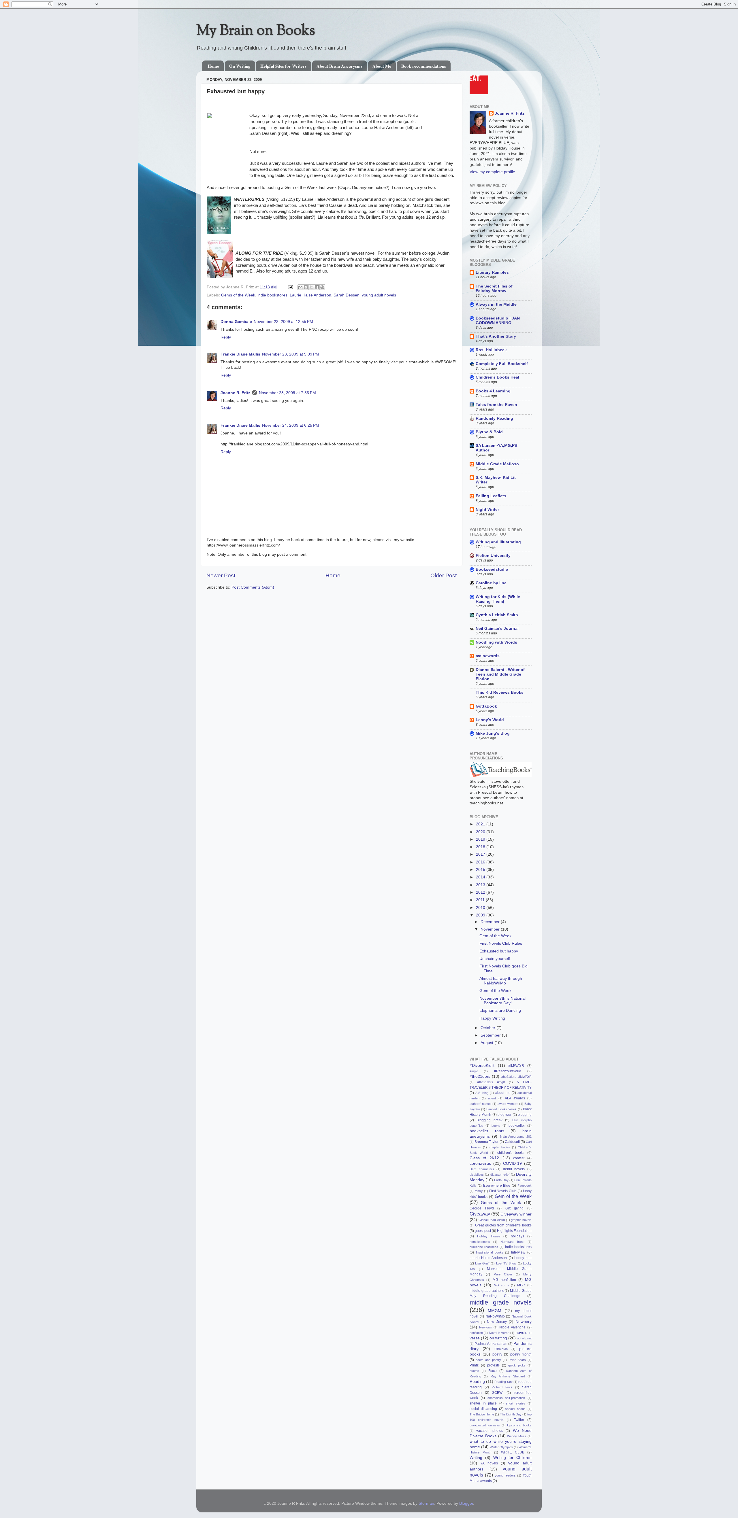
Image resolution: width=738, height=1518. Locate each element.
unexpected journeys (485, 1425)
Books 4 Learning (493, 391)
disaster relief (499, 1174)
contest (518, 1158)
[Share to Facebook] (317, 287)
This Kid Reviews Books (500, 692)
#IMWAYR (516, 1066)
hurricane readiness (484, 1247)
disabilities (477, 1174)
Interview (518, 1252)
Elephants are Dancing (500, 1010)
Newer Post (220, 575)
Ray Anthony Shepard (508, 1376)
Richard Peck (502, 1387)
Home (213, 66)
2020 (481, 832)
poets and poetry (488, 1360)
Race (492, 1371)
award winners (508, 1103)
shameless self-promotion (506, 1398)
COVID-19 (512, 1163)
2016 (481, 862)
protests (493, 1365)
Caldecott (512, 1142)
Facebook (524, 1185)
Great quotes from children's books (503, 1225)
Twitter (519, 1420)
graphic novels (521, 1220)
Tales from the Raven (496, 404)
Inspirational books (489, 1252)
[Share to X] (311, 287)
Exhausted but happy (498, 951)
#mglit (474, 1071)
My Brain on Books (255, 31)
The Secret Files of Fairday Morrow (494, 288)
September (491, 1035)
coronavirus (480, 1163)
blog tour (504, 1115)
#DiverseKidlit (482, 1065)
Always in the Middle (496, 304)
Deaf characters (482, 1169)
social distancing (483, 1409)
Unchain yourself (494, 958)
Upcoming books (519, 1425)
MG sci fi (501, 1285)
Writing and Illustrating (498, 542)
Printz (474, 1365)
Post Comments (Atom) (252, 587)
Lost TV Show (506, 1263)
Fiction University (493, 555)
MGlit (521, 1285)
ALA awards (515, 1098)
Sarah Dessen (346, 295)
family (479, 1191)
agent (492, 1098)
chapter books (499, 1147)
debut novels (514, 1169)
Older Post (443, 575)
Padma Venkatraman (491, 1344)
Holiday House (488, 1236)
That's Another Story (496, 336)
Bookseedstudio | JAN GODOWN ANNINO (498, 320)
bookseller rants (487, 1131)
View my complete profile (492, 172)
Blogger (466, 1503)
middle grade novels (501, 1302)
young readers (505, 1475)
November (491, 929)
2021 (481, 824)
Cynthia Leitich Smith (497, 615)
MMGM (494, 1311)
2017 (481, 854)
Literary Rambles (492, 272)
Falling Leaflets (491, 496)
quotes (474, 1371)
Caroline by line (491, 583)
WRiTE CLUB (512, 1452)
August (487, 1043)
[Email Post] (290, 287)
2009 (481, 915)
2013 (481, 885)
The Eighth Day (511, 1414)
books (496, 1125)
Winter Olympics (501, 1447)
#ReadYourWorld (507, 1071)
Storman (426, 1503)
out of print (524, 1338)
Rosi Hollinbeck (491, 350)
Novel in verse (499, 1332)
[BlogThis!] (306, 287)
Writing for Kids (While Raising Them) (498, 599)
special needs (515, 1409)
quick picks (517, 1365)
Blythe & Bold (489, 432)
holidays (517, 1236)
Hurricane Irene (512, 1241)
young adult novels (379, 295)
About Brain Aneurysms (339, 66)
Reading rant (503, 1381)
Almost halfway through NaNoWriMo (500, 980)
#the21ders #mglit (491, 1082)
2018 (481, 847)
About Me (381, 66)
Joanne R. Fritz (235, 393)
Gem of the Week (495, 936)
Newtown (485, 1327)
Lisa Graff (482, 1263)
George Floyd (482, 1208)
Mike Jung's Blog (493, 733)
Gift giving (514, 1208)
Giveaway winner (516, 1214)
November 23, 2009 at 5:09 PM (290, 354)
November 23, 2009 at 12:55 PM (283, 322)
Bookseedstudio (492, 569)
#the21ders (480, 1076)
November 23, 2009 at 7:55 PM (287, 393)
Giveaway (480, 1213)
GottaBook (486, 706)
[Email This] (300, 287)
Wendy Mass (516, 1436)
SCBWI (497, 1393)
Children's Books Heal (497, 377)
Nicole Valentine (512, 1327)
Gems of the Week (238, 295)
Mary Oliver (503, 1274)
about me (503, 1093)
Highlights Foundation (514, 1231)
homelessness (480, 1241)
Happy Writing (492, 1018)
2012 (481, 892)
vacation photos (489, 1431)
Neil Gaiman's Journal (497, 628)
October (488, 1028)
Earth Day (501, 1180)
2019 (481, 839)
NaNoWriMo (495, 1316)
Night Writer (487, 509)
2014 (481, 877)
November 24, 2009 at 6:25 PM (290, 425)
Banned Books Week (501, 1109)
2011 (481, 900)
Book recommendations (423, 66)
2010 (481, 907)
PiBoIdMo (501, 1349)
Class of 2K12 (484, 1158)
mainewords (488, 656)
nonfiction (476, 1332)
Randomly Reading (494, 418)
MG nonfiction (504, 1280)
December (491, 922)
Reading (477, 1381)
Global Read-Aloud (492, 1220)
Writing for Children (512, 1457)
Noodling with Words (496, 642)
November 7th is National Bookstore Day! (502, 1000)
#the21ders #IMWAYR (516, 1076)
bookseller (517, 1126)
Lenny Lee (523, 1258)
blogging (525, 1115)
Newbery (523, 1321)
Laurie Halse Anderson (310, 295)
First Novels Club (503, 1191)
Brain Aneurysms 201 (516, 1136)
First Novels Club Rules (500, 943)
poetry (497, 1354)
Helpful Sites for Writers (283, 66)
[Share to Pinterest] (322, 287)
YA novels (489, 1463)
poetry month (521, 1354)
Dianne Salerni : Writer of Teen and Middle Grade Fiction (500, 674)
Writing (476, 1457)
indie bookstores (272, 295)
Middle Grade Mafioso (497, 464)
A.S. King (482, 1092)
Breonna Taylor (486, 1142)
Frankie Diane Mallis (240, 354)
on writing (498, 1338)
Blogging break (489, 1120)
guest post (483, 1231)
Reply (226, 337)
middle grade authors (487, 1291)
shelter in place (483, 1403)
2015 (481, 869)
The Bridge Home (482, 1414)
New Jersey (497, 1322)
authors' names (481, 1103)
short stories (515, 1403)
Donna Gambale (236, 322)
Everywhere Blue (497, 1186)
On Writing (240, 66)
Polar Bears (517, 1360)
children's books (511, 1153)
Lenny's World (490, 720)
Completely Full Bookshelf (502, 364)
